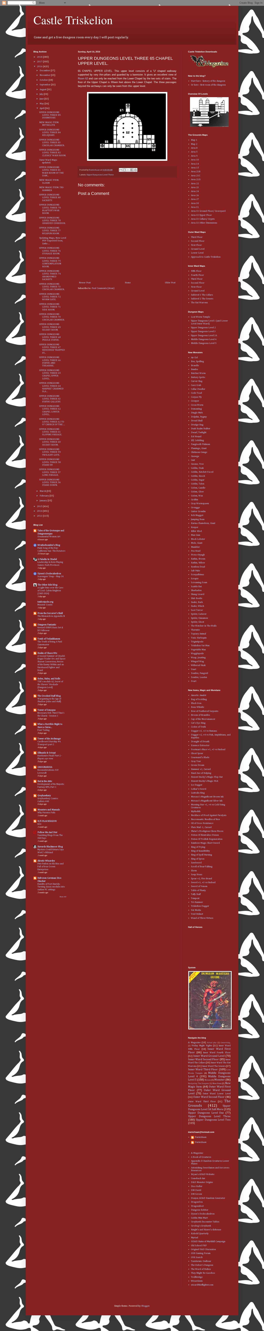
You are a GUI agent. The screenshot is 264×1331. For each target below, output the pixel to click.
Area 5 (194, 152)
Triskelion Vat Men (200, 646)
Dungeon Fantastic (46, 625)
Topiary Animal (198, 634)
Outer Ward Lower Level (217, 1094)
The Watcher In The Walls (203, 626)
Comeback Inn (198, 1178)
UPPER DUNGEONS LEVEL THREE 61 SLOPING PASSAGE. (50, 432)
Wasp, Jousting (198, 658)
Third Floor (197, 237)
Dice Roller (196, 1186)
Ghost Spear (197, 753)
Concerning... (226, 1043)
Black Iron (196, 703)
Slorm (194, 871)
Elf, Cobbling (197, 440)
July (42, 94)
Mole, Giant (196, 543)
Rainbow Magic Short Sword (205, 843)
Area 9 (194, 156)
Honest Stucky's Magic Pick (204, 781)
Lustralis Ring (198, 793)
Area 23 (195, 187)
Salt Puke (195, 571)
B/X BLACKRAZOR (47, 821)
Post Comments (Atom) (103, 288)
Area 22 (195, 184)
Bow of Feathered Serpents (204, 711)
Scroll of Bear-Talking (201, 867)
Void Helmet (197, 914)
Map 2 (194, 144)
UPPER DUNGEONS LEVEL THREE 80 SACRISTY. (50, 198)
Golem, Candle (198, 488)
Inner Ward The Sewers (214, 1066)
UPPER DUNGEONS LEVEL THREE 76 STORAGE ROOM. (50, 251)
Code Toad (196, 393)
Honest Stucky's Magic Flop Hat (207, 777)
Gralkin (194, 500)
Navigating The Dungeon (198, 1083)
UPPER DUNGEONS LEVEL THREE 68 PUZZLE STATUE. (50, 337)
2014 (40, 511)
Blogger (145, 1306)
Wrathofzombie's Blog (48, 545)
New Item (217, 1083)
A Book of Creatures (201, 1157)
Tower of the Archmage (49, 739)
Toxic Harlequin (199, 638)
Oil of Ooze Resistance (202, 823)
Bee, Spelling (197, 361)
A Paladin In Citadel (47, 559)
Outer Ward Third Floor (202, 1101)
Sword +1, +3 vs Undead (203, 882)
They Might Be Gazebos (203, 1273)
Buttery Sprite (198, 377)
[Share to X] (128, 170)
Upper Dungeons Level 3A (204, 335)
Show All (63, 897)
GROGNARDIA (44, 767)
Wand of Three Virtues (202, 918)
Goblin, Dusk (197, 468)
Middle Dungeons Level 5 (203, 343)
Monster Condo (45, 605)
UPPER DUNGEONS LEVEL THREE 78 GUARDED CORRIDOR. (52, 221)
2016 (40, 66)
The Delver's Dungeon (202, 1265)
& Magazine (194, 1042)
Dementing (196, 409)
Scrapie (194, 579)
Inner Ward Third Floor (203, 1069)
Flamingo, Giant (199, 448)
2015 (40, 506)
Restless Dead (198, 567)
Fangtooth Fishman (200, 444)
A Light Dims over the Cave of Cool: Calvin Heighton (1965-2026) (50, 591)
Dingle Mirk (197, 413)
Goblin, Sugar (197, 480)
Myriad (194, 1238)
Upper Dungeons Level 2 (203, 328)
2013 (40, 516)
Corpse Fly (196, 397)
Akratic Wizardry (46, 861)
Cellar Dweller (198, 389)
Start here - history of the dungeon (208, 81)
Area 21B (195, 172)
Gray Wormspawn (200, 503)
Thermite (195, 630)
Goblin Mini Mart (199, 1218)
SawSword (196, 863)
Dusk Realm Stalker (200, 429)
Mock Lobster (198, 539)
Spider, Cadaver (199, 614)
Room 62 (83, 78)
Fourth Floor (197, 275)
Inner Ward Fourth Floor (217, 1053)
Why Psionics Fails (46, 813)
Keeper (194, 527)
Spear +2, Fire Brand (201, 879)
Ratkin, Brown (198, 559)
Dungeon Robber (199, 1210)
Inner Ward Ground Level (209, 1056)
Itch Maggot (197, 515)
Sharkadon (196, 590)
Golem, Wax (197, 496)
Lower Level (197, 253)
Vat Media (196, 910)
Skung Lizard (197, 594)
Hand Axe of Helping (201, 773)
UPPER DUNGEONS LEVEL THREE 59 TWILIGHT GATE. (50, 452)
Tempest (195, 898)
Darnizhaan (200, 1137)
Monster (219, 1079)
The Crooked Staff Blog (49, 696)
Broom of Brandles (200, 715)
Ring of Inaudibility (200, 851)
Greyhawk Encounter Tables (205, 1222)
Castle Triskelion (73, 19)
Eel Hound (196, 436)
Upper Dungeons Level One (206, 1113)
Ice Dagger (196, 785)
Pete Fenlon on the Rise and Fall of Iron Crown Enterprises (50, 867)
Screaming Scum (199, 582)
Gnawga (195, 456)
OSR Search (197, 1257)
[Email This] (121, 170)
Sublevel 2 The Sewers (202, 299)
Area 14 (195, 164)
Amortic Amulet (198, 695)
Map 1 (194, 140)
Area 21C (195, 176)
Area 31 (195, 207)
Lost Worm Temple (200, 317)
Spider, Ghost (197, 622)
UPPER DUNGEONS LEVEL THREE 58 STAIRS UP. (50, 462)
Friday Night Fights (202, 1046)
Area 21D (196, 179)
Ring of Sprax (197, 859)
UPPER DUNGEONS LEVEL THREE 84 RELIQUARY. (50, 133)
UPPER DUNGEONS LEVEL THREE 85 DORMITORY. (50, 115)
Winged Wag (197, 661)
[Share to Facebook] (132, 170)
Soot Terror (197, 610)
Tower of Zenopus (46, 710)
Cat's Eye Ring (198, 723)
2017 (40, 62)
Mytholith (195, 811)
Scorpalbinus (197, 574)
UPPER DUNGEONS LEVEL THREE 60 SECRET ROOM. (50, 442)
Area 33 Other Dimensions (204, 223)
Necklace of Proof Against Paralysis (208, 815)
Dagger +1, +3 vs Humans (204, 731)
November (45, 75)
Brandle (195, 365)
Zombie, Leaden (199, 677)
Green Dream (197, 765)
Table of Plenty (198, 890)
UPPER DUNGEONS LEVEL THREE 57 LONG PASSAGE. (50, 472)
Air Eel (194, 358)
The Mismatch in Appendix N (51, 616)
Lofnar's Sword (198, 789)
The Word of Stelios (201, 1269)
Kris (39, 824)
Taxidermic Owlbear (201, 1261)
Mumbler (195, 547)
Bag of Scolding (199, 699)
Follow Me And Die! (47, 832)
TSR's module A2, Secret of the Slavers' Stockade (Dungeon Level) (50, 684)
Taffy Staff (196, 894)
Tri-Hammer (197, 902)
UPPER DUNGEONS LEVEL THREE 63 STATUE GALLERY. (50, 399)
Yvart (193, 669)
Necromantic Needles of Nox (205, 819)
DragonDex (197, 1202)
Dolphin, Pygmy (199, 417)
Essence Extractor (200, 745)
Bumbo (194, 369)
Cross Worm (197, 405)
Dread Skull (197, 421)
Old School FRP (199, 1245)
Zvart (193, 681)
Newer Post (85, 283)
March (43, 491)
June (42, 99)
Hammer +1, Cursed (201, 769)
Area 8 (194, 148)
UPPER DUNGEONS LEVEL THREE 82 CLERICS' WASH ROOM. (52, 153)
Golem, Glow (197, 492)
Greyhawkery (44, 795)
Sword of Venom (199, 886)
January (44, 501)
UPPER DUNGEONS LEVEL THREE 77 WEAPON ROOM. (50, 231)
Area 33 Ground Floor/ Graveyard (208, 211)
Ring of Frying (198, 847)
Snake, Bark (197, 602)
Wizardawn (197, 1281)
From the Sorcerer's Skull (50, 613)
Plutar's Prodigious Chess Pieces (207, 831)
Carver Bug (196, 381)
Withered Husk (198, 665)
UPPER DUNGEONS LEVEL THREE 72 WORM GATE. (50, 297)
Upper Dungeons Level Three (100, 175)
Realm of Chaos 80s (47, 653)
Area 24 (195, 191)
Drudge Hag (197, 425)
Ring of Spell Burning (201, 855)
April (42, 108)
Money (208, 1080)
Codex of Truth (198, 727)
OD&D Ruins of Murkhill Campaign (208, 1241)
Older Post (170, 283)
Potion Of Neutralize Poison (205, 835)
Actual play (212, 1043)
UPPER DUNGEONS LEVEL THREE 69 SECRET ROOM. (50, 327)
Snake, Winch (197, 606)
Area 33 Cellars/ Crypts (203, 219)
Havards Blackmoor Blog (50, 847)
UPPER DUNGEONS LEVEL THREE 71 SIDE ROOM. (50, 307)
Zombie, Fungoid (199, 673)
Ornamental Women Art (48, 537)
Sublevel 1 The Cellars (202, 295)
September (45, 85)
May (42, 104)
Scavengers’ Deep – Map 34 (50, 576)
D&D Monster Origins (202, 1182)
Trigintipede (197, 642)
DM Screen (196, 1194)
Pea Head (195, 551)
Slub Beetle (196, 598)
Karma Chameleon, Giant (203, 523)
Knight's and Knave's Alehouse (206, 1230)
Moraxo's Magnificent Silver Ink (206, 801)
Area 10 (195, 160)
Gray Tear (196, 761)
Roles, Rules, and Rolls (48, 679)
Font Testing (43, 730)
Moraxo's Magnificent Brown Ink (207, 797)
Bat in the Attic (44, 781)
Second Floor (197, 241)
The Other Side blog (47, 585)
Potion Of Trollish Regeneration (206, 839)
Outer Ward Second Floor (209, 1097)
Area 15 (195, 168)
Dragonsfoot (197, 1206)
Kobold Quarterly (200, 1233)
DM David (196, 1190)
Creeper (195, 401)
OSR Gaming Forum (200, 1253)
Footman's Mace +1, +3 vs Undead (208, 749)
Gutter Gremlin (198, 511)
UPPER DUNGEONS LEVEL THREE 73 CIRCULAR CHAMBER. (52, 287)
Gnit (193, 460)
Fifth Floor (196, 271)
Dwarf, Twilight (198, 432)
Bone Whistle (197, 707)
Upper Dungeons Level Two (213, 1119)
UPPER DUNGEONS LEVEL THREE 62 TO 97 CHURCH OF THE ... (52, 422)
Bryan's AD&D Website (202, 1174)
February (44, 496)
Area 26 (195, 195)
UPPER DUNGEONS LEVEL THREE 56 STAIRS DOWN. (50, 483)
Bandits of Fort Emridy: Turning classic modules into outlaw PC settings (51, 887)
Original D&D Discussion (203, 1249)
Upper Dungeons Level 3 (203, 331)
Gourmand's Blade (200, 757)
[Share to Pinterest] (135, 170)
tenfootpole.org (45, 602)
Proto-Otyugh (198, 555)
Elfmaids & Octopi (46, 753)
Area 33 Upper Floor (201, 215)
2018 (40, 57)
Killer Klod (196, 531)
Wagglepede (197, 653)
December (45, 70)
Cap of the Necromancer (203, 719)
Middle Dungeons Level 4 (203, 339)
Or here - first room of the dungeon (208, 85)
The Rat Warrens (199, 303)
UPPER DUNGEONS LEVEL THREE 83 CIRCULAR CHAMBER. (52, 143)
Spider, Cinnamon (199, 618)
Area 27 (195, 199)
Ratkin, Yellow (198, 563)
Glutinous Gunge (199, 452)
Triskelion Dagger (200, 906)
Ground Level (197, 249)
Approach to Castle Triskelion (206, 257)
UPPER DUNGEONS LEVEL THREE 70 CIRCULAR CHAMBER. (52, 317)
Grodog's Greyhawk (201, 1226)
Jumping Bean (197, 519)
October (44, 80)
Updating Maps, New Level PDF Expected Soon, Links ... (52, 241)
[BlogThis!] (124, 170)
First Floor (196, 245)
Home (128, 283)
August (43, 89)
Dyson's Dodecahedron (49, 574)
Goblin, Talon (197, 484)
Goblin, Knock (198, 476)
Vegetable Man (198, 650)
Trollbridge (197, 1277)
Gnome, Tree (197, 464)
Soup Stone (196, 874)
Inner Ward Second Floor (203, 1059)
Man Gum (195, 535)
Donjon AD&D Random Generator (208, 1198)
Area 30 (195, 203)
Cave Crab (196, 385)
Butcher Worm (198, 373)
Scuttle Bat (196, 586)
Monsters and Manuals (48, 810)
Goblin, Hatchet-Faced (202, 472)
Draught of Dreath (200, 741)
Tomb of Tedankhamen (48, 639)
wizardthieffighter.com (202, 1285)
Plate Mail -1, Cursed (201, 827)
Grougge (195, 508)
